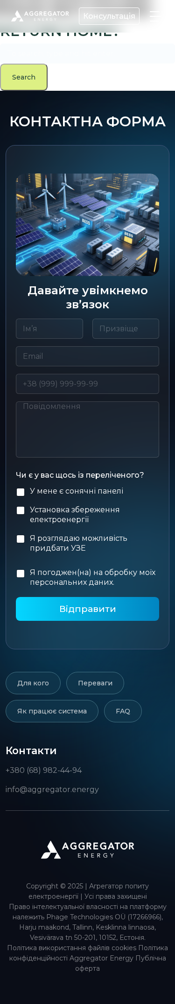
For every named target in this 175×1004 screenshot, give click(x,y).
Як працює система (52, 711)
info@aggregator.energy (52, 789)
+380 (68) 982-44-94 (44, 770)
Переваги (95, 683)
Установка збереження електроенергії (75, 514)
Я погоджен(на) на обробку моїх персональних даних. (92, 577)
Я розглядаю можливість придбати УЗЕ (78, 543)
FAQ (123, 711)
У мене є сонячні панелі (76, 491)
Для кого (33, 683)
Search (23, 77)
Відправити (87, 608)
